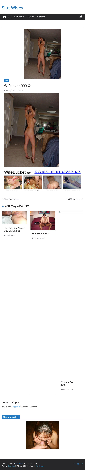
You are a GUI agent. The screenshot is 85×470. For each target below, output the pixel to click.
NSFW (6, 80)
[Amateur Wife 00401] (70, 213)
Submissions (19, 17)
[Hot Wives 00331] (42, 213)
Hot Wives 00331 (40, 233)
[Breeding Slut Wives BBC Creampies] (14, 213)
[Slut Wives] (4, 17)
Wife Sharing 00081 (12, 199)
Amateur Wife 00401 (68, 383)
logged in (16, 406)
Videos (31, 17)
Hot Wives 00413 (74, 199)
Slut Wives (12, 8)
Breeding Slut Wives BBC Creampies (14, 229)
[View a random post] (80, 17)
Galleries (41, 17)
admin (21, 90)
